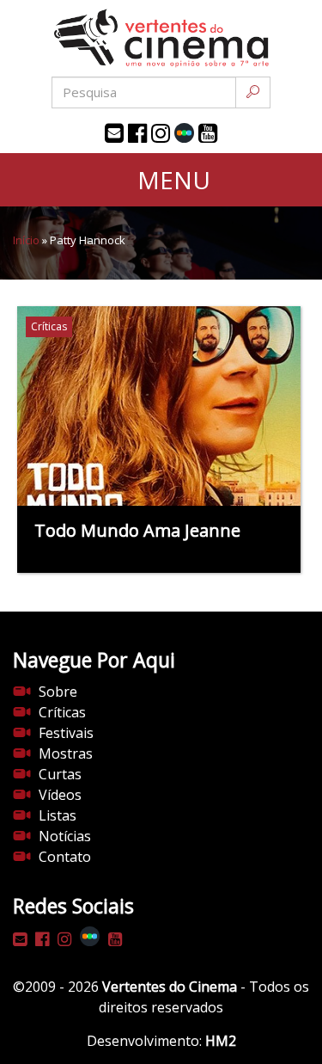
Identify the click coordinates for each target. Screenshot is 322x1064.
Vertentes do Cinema (169, 986)
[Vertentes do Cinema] (161, 38)
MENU (170, 179)
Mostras (66, 753)
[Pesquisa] (252, 92)
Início (26, 240)
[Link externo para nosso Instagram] (160, 133)
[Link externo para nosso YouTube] (207, 133)
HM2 (220, 1040)
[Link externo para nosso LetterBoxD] (184, 133)
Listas (57, 815)
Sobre (58, 691)
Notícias (65, 836)
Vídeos (60, 794)
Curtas (60, 774)
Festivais (66, 732)
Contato (65, 856)
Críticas (62, 712)
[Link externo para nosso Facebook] (137, 133)
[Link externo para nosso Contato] (114, 133)
